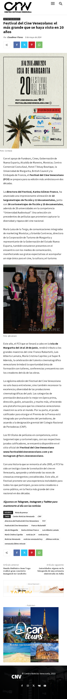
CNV (39, 516)
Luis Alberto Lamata (50, 530)
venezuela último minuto (15, 543)
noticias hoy (43, 534)
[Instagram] (28, 686)
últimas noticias (52, 539)
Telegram (22, 501)
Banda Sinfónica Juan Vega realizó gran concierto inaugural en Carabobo (16, 571)
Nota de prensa (21, 512)
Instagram (35, 501)
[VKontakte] (39, 686)
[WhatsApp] (39, 45)
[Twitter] (24, 45)
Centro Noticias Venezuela (23, 516)
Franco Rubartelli (38, 525)
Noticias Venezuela (12, 539)
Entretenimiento (12, 19)
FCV (43, 521)
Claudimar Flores (15, 37)
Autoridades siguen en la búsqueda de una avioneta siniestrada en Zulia (51, 571)
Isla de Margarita (11, 530)
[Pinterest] (31, 45)
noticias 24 (30, 534)
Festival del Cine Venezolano (16, 525)
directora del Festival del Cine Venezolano (22, 521)
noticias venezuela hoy (32, 539)
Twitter (47, 501)
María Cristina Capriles (14, 534)
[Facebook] (16, 45)
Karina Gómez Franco (30, 530)
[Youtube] (45, 686)
